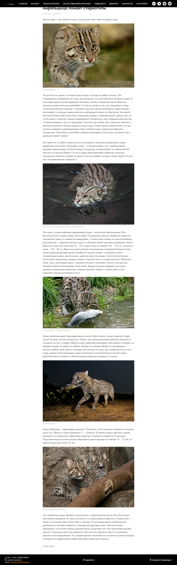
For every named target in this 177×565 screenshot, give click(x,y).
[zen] (164, 3)
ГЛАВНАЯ (23, 4)
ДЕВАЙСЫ (113, 4)
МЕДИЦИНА (100, 4)
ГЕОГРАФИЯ (141, 4)
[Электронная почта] (170, 3)
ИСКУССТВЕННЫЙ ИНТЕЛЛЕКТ (77, 4)
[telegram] (159, 3)
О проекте (88, 559)
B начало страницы (160, 559)
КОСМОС (35, 4)
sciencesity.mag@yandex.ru (20, 562)
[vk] (154, 3)
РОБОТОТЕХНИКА (51, 4)
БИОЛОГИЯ (127, 4)
